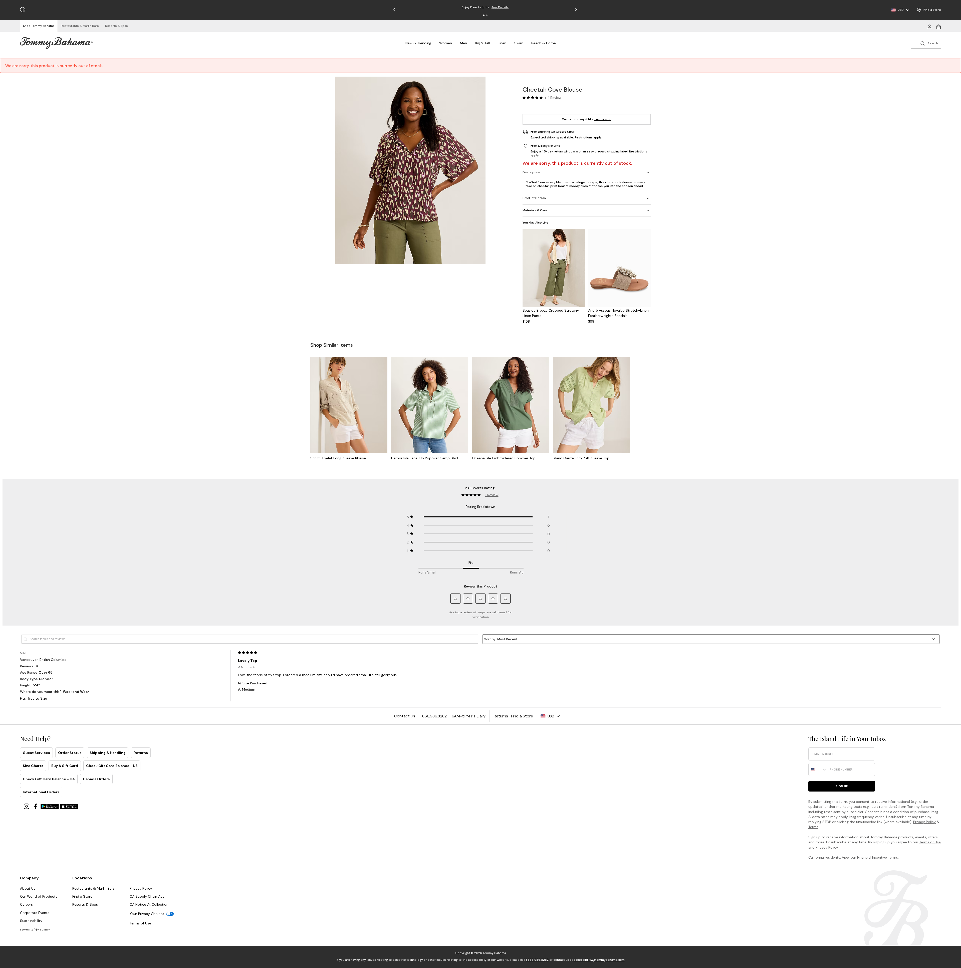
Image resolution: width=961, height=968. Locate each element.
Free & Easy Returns (545, 146)
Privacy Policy (924, 822)
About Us (27, 888)
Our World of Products (38, 896)
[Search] (926, 43)
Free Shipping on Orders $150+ (553, 132)
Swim (518, 43)
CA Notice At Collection (149, 904)
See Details (522, 7)
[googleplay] (50, 806)
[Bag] (938, 26)
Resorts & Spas (85, 904)
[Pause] (22, 9)
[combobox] (818, 769)
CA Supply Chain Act (147, 896)
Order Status (70, 752)
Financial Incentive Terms (877, 857)
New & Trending (418, 43)
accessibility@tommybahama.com (599, 960)
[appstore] (69, 806)
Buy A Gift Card (64, 765)
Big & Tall (482, 43)
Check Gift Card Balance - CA (49, 779)
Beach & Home (543, 43)
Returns (141, 752)
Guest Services (36, 752)
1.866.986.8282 (537, 960)
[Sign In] (929, 26)
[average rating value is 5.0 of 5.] (534, 97)
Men (463, 43)
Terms (813, 827)
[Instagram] (27, 806)
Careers (26, 904)
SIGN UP (842, 786)
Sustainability (31, 920)
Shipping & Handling (108, 752)
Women (445, 43)
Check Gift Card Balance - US (112, 765)
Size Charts (33, 765)
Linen (502, 43)
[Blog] (35, 929)
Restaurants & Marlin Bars (93, 888)
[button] (484, 15)
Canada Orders (96, 779)
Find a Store (82, 896)
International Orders (41, 792)
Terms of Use (930, 842)
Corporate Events (34, 912)
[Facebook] (36, 806)
